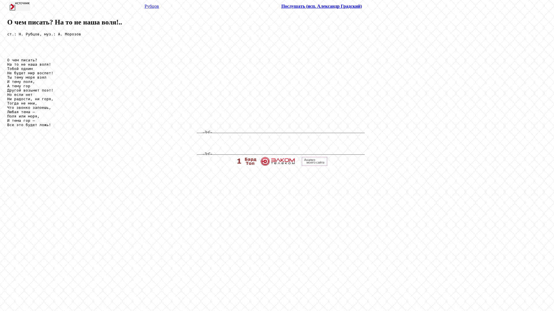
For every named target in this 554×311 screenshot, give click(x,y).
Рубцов (152, 6)
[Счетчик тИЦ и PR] (314, 164)
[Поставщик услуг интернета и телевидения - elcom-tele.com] (278, 164)
